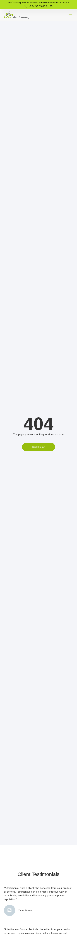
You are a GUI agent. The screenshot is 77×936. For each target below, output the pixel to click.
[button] (70, 15)
